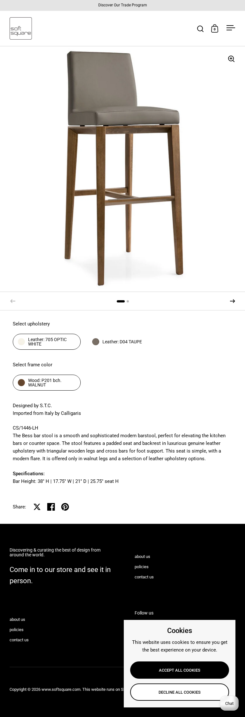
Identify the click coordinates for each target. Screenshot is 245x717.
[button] (232, 301)
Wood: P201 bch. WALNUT (45, 382)
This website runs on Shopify (108, 689)
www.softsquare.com (60, 689)
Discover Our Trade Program (122, 5)
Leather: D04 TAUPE (122, 341)
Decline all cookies (180, 692)
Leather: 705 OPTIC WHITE (47, 342)
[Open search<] (200, 28)
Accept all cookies (179, 670)
